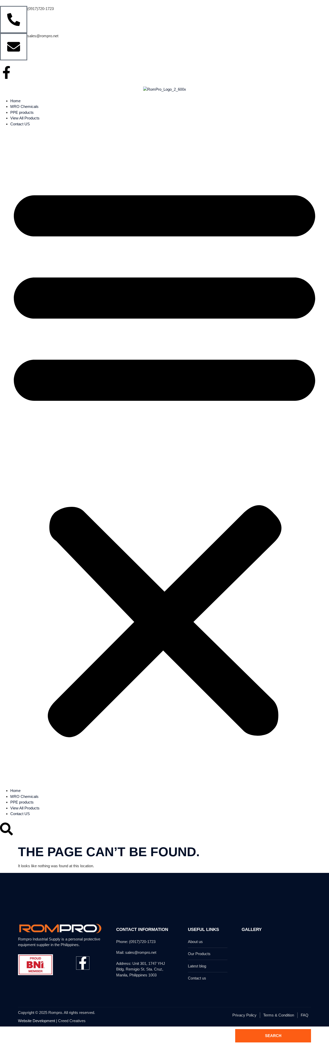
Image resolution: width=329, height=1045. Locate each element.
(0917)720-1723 (40, 8)
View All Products (25, 118)
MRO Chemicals (24, 106)
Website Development (36, 1021)
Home (15, 101)
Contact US (20, 124)
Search (273, 1035)
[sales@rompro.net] (13, 46)
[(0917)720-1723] (13, 19)
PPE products (22, 112)
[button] (164, 457)
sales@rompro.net (42, 36)
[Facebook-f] (6, 72)
